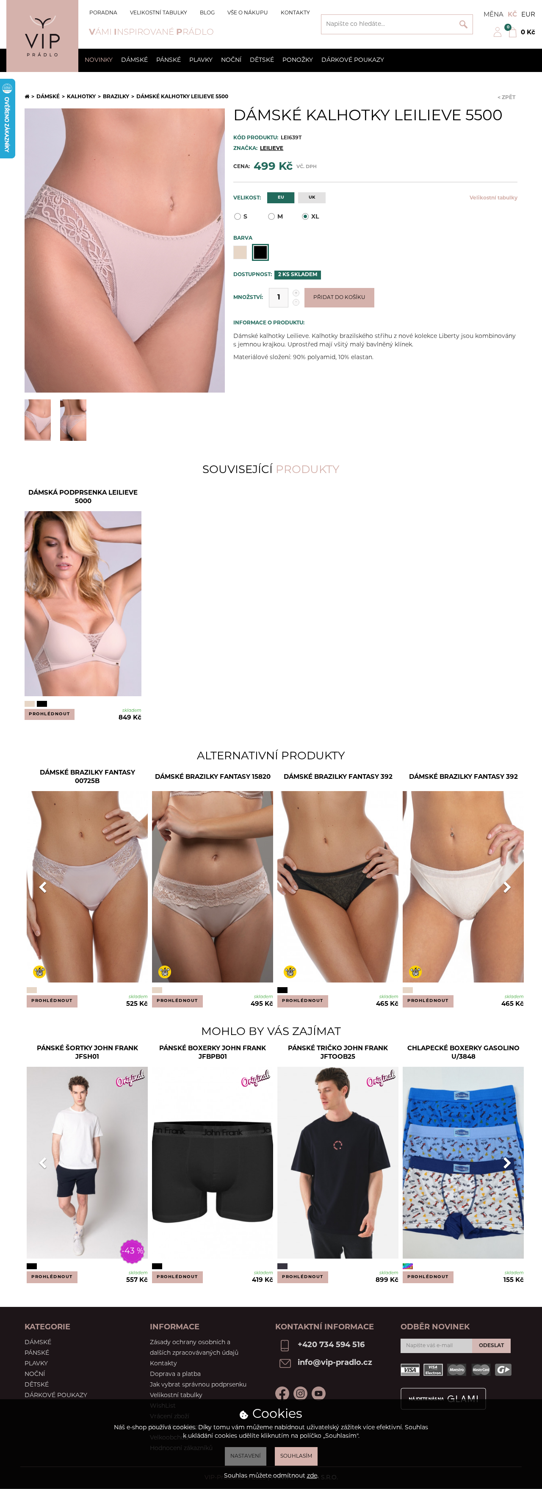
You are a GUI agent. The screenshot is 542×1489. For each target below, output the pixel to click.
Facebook (282, 1393)
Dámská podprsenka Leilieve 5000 (83, 497)
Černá (260, 252)
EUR (528, 15)
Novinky (99, 60)
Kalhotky (81, 97)
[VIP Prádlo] (42, 36)
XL (315, 217)
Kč (512, 15)
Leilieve (271, 148)
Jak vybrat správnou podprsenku (198, 1385)
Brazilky (116, 97)
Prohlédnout (49, 714)
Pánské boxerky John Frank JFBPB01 (212, 1053)
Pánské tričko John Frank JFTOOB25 (338, 1053)
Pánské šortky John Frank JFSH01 (87, 1053)
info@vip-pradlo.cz (335, 1363)
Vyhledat (463, 24)
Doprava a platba (175, 1374)
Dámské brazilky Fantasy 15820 (213, 777)
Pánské (168, 60)
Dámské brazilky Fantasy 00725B (87, 777)
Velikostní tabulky (158, 13)
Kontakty (295, 13)
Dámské (134, 60)
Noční (231, 60)
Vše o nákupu (247, 13)
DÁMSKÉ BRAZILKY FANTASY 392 (463, 777)
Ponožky (297, 60)
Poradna (103, 13)
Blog (207, 13)
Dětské (262, 60)
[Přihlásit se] (497, 35)
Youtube (319, 1393)
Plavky (201, 60)
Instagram (300, 1393)
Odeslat (491, 1345)
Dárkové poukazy (352, 60)
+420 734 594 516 (331, 1345)
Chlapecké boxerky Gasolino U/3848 (463, 1053)
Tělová (240, 252)
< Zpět (506, 97)
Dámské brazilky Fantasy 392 (338, 777)
